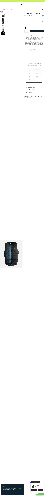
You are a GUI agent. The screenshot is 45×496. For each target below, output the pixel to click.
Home (2, 9)
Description (26, 35)
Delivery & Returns (32, 35)
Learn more (5, 492)
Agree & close (12, 492)
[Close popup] (43, 483)
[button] (2, 5)
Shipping (30, 16)
